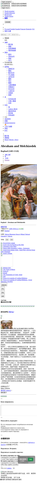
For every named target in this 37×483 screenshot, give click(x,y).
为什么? (11, 312)
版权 (20, 479)
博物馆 (7, 39)
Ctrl (7, 239)
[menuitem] (33, 29)
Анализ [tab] (7, 160)
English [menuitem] (12, 29)
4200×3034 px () (16, 229)
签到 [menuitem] (6, 31)
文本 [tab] (6, 158)
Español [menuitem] (17, 29)
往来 (18, 477)
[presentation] (20, 162)
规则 (4, 479)
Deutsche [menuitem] (28, 29)
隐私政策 (15, 479)
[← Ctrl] (6, 253)
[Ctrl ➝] (6, 268)
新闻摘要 (7, 22)
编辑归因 (4, 227)
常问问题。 (10, 477)
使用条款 (9, 479)
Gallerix (9, 468)
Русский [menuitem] (7, 29)
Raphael (7, 231)
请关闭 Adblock (6, 390)
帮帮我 (3, 477)
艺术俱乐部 (9, 63)
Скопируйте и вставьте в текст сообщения (14, 463)
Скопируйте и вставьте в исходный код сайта (15, 457)
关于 (15, 477)
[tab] (8, 154)
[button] (9, 11)
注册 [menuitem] (9, 31)
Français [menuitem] (23, 29)
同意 (30, 459)
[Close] (1, 398)
